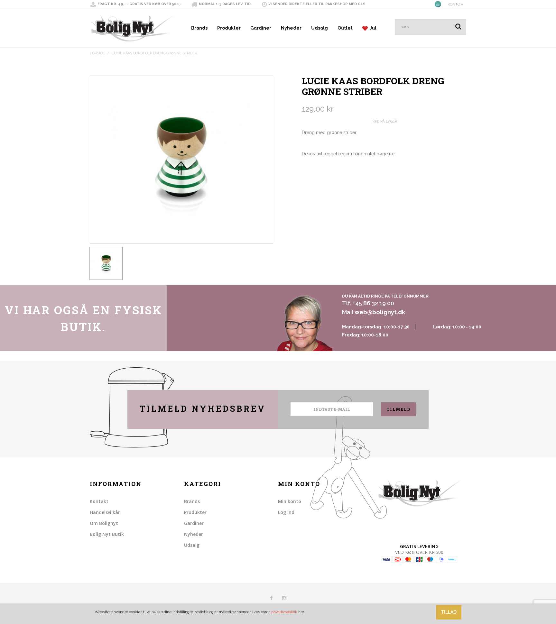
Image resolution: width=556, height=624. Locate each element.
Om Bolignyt (104, 523)
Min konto (289, 501)
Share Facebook (308, 172)
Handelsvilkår (105, 512)
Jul (372, 28)
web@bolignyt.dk (380, 312)
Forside (97, 53)
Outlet (345, 28)
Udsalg (319, 28)
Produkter (229, 28)
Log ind (286, 512)
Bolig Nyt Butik (107, 534)
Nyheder (291, 28)
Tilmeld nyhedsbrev (203, 408)
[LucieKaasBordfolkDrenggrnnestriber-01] (106, 263)
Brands (199, 28)
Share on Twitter (321, 172)
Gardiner (260, 28)
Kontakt (99, 501)
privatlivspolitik (284, 612)
